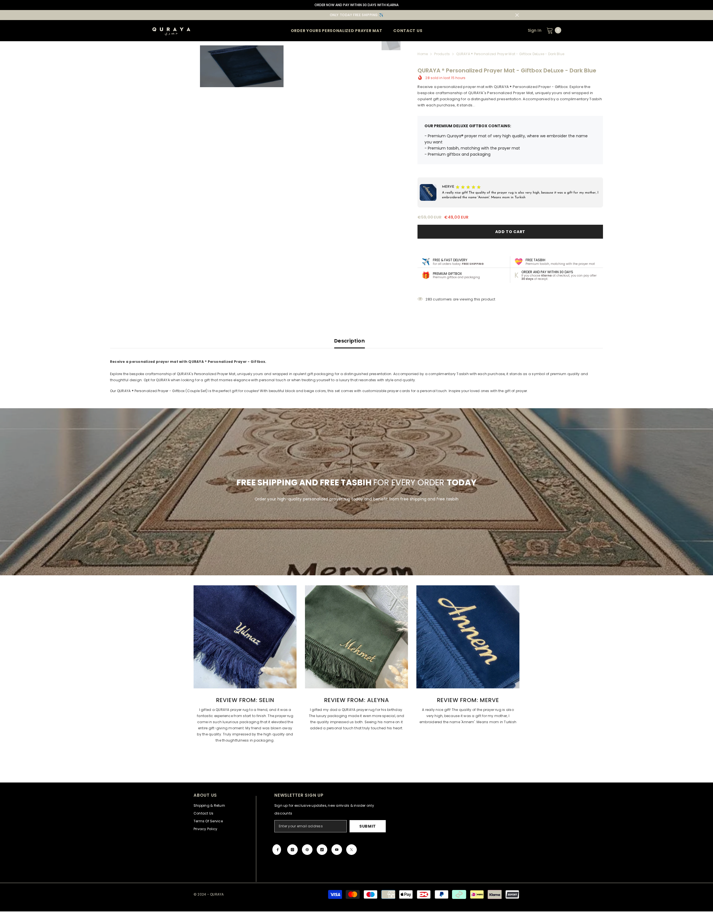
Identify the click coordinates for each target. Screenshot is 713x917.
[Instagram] (292, 849)
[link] (245, 636)
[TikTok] (322, 849)
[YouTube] (336, 849)
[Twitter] (351, 849)
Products (442, 54)
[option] (241, 66)
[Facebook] (276, 849)
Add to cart (510, 231)
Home (422, 54)
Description (349, 340)
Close (517, 15)
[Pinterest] (307, 849)
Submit (367, 826)
